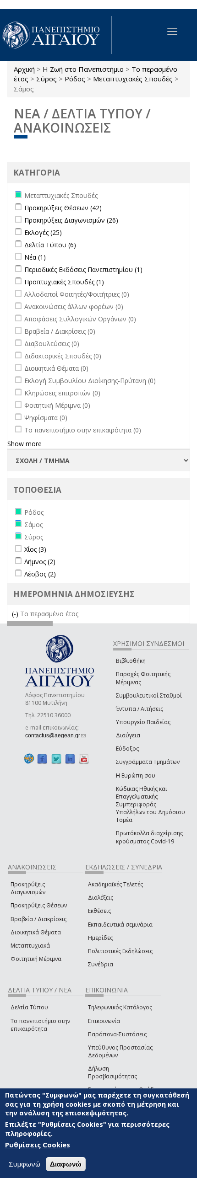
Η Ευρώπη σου (135, 775)
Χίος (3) (35, 549)
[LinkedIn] (70, 758)
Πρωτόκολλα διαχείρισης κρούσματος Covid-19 (149, 837)
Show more (24, 443)
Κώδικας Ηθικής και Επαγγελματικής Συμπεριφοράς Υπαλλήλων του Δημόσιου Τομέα (150, 804)
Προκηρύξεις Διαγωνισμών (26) (71, 220)
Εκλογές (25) (43, 232)
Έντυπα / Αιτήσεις (139, 709)
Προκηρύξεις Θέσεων (39, 905)
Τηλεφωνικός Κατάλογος (120, 1007)
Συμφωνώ (24, 1163)
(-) (16, 613)
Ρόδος (75, 78)
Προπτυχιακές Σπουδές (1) (64, 281)
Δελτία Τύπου (29, 1007)
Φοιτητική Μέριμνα (36, 959)
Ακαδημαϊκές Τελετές (115, 884)
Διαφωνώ (66, 1164)
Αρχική (24, 69)
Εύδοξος (127, 748)
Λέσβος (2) (40, 574)
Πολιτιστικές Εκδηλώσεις (120, 951)
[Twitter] (56, 758)
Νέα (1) (35, 257)
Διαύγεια (128, 735)
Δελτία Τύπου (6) (50, 244)
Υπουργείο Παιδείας (143, 722)
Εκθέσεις (99, 911)
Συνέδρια (100, 964)
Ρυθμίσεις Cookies (37, 1144)
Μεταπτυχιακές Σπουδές (133, 78)
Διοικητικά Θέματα (36, 932)
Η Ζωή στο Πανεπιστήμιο (83, 69)
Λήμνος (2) (39, 561)
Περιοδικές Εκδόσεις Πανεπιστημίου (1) (83, 269)
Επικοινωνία (104, 1021)
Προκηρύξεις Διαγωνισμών (28, 888)
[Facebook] (42, 758)
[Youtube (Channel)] (84, 758)
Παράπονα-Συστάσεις (117, 1034)
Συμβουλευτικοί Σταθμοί (149, 695)
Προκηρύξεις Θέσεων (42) (63, 207)
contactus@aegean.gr (55, 735)
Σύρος (46, 78)
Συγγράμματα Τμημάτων (148, 762)
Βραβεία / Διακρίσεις (38, 919)
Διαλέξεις (100, 897)
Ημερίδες (100, 938)
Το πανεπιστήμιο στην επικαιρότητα (40, 1025)
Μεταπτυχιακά (30, 945)
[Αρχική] (56, 35)
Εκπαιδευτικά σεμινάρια (120, 924)
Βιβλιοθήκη (131, 661)
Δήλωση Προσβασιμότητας (112, 1072)
